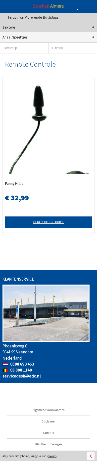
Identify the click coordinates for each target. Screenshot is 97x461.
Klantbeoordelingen (48, 444)
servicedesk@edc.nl (21, 376)
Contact (48, 433)
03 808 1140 (20, 370)
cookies (52, 456)
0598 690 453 (21, 364)
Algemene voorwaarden (49, 410)
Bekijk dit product (48, 222)
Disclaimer (48, 421)
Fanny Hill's (14, 183)
